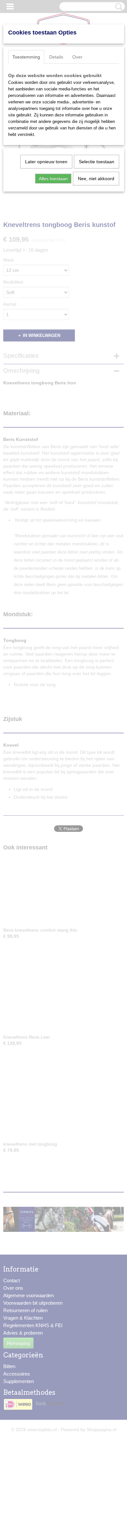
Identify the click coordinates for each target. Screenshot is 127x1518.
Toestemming (26, 57)
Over (77, 57)
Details (56, 57)
